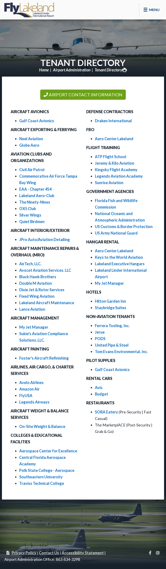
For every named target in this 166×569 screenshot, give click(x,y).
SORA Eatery (106, 412)
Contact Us (49, 552)
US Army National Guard (116, 233)
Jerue (100, 332)
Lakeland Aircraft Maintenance (46, 302)
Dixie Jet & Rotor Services (41, 289)
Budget (101, 394)
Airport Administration (72, 70)
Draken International (113, 120)
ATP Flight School (110, 156)
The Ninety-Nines (34, 202)
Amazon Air (29, 389)
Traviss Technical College (41, 483)
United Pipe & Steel (112, 345)
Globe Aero (29, 145)
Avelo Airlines (31, 382)
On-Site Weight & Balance (42, 426)
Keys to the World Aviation (119, 257)
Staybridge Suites (110, 307)
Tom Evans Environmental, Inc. (121, 351)
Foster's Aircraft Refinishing (44, 358)
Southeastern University (41, 476)
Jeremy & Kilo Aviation (114, 163)
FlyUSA (25, 395)
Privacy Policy (24, 552)
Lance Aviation (32, 309)
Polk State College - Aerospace (46, 470)
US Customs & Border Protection (124, 226)
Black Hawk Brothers (37, 276)
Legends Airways (34, 402)
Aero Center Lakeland (114, 138)
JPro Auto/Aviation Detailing (44, 239)
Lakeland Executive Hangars (120, 263)
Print (124, 70)
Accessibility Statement (83, 552)
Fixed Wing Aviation (36, 296)
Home (44, 70)
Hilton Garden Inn (110, 301)
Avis (98, 387)
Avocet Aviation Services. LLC (45, 270)
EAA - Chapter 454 (35, 189)
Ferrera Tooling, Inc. (112, 325)
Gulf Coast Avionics (36, 120)
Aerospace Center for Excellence (48, 450)
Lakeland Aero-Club (36, 195)
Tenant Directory (83, 63)
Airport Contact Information (85, 94)
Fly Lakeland (29, 8)
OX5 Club (27, 208)
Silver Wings (30, 215)
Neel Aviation (31, 138)
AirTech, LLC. (30, 263)
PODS (100, 338)
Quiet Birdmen (32, 221)
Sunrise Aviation (109, 182)
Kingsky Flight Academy (116, 169)
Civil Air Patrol (32, 169)
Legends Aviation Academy (119, 176)
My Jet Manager (33, 327)
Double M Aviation (35, 283)
